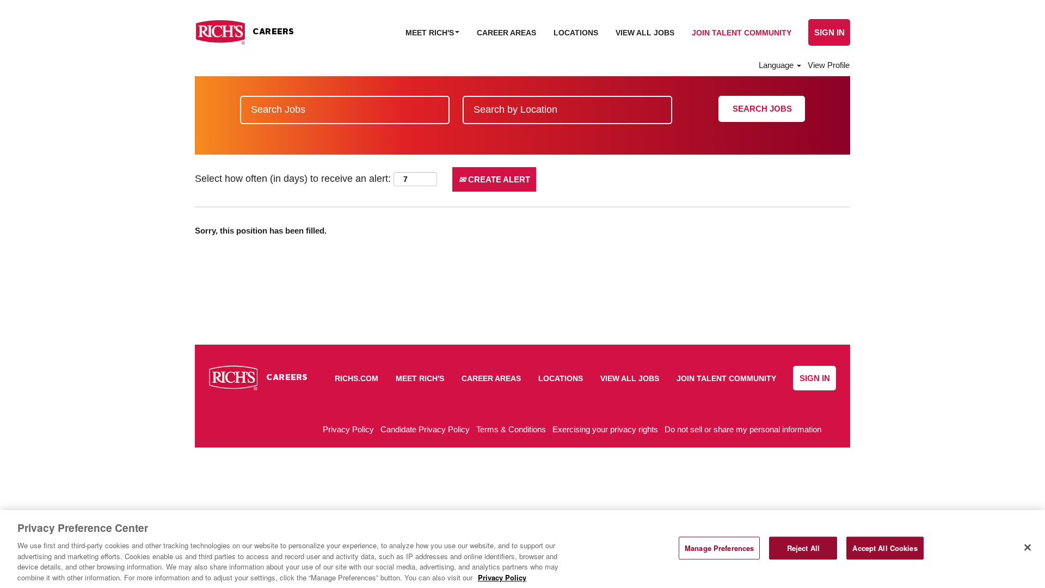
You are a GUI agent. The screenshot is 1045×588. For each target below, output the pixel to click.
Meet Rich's (420, 378)
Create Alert (498, 179)
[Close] (1028, 548)
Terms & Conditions (511, 429)
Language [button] (777, 65)
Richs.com (356, 378)
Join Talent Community (741, 32)
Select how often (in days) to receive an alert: (293, 178)
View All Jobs (645, 32)
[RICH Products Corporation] (244, 32)
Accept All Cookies (884, 548)
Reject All (803, 548)
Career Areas (506, 32)
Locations (576, 32)
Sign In (829, 32)
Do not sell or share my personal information (743, 429)
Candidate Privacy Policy (425, 429)
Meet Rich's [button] (430, 32)
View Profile (829, 65)
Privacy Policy (348, 429)
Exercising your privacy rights (605, 429)
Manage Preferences (719, 548)
